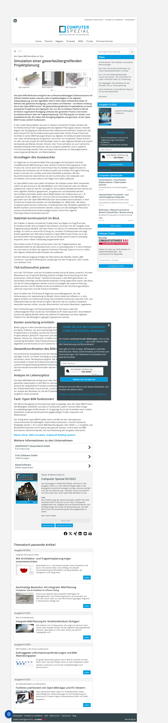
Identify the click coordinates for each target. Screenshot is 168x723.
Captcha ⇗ (97, 374)
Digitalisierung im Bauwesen (72, 341)
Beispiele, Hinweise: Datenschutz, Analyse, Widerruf (82, 394)
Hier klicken (86, 371)
